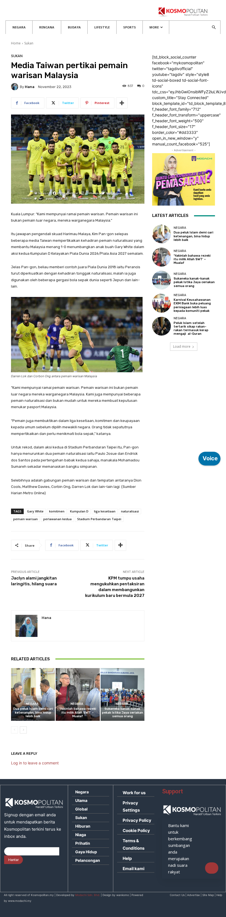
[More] (122, 102)
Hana (29, 87)
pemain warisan (25, 519)
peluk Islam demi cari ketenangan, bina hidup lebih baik (33, 712)
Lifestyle (102, 27)
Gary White (35, 511)
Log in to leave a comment (35, 763)
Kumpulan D (79, 511)
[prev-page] (14, 729)
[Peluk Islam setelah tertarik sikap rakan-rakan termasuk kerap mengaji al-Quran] (161, 326)
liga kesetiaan (104, 511)
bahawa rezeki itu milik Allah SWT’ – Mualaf (77, 712)
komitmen (56, 511)
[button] (213, 27)
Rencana (46, 27)
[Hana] (15, 86)
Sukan (28, 43)
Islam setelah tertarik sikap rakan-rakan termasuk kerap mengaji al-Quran (191, 328)
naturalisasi (130, 511)
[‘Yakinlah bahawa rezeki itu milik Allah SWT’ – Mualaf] (77, 694)
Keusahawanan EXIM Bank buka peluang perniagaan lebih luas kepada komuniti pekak (192, 305)
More (154, 27)
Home (16, 43)
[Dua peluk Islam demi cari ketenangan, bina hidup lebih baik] (33, 694)
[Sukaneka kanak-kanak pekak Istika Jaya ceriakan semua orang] (122, 694)
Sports (129, 27)
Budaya (74, 27)
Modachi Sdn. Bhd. (87, 895)
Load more (181, 346)
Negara (19, 27)
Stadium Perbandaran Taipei (99, 519)
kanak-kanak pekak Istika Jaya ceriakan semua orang (122, 712)
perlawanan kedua (57, 519)
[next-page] (23, 729)
